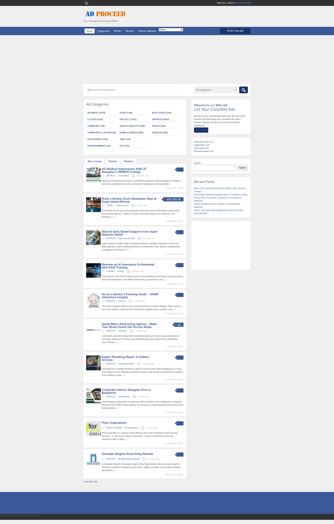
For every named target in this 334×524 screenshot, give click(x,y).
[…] (113, 217)
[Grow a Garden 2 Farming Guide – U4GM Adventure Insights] (93, 307)
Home (89, 31)
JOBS (122, 139)
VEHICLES (157, 132)
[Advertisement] (167, 59)
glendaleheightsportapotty (129, 459)
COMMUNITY (94, 126)
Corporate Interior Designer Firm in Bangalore (126, 391)
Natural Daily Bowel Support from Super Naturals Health (130, 233)
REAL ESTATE (159, 113)
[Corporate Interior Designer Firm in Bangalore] (93, 402)
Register (238, 3)
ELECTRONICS (95, 139)
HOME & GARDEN (129, 132)
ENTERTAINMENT (96, 146)
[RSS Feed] (86, 2)
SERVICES (157, 119)
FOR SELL (125, 119)
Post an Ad (235, 30)
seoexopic (122, 331)
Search (197, 163)
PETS (122, 146)
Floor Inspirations (114, 422)
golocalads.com (201, 148)
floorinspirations (131, 428)
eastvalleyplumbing (126, 364)
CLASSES (92, 119)
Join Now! (201, 130)
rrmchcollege (123, 176)
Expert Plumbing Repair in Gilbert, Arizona (126, 358)
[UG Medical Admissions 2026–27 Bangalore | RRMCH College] (93, 181)
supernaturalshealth (126, 238)
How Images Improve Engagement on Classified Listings (220, 194)
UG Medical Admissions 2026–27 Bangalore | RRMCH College (124, 170)
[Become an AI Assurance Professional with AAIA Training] (93, 277)
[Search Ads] (243, 90)
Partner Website (147, 31)
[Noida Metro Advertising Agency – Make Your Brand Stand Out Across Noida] (93, 336)
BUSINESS (93, 113)
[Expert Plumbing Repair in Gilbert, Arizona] (93, 369)
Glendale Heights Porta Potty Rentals (127, 454)
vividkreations (124, 397)
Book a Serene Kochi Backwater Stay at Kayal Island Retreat (129, 200)
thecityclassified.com (203, 151)
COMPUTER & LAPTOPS (100, 132)
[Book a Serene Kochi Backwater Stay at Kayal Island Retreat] (93, 211)
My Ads (130, 31)
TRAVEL (156, 126)
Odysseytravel (122, 205)
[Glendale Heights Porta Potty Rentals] (93, 466)
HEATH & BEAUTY (129, 126)
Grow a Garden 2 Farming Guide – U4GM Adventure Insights (130, 296)
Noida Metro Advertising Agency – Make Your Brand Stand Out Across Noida (129, 325)
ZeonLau (122, 301)
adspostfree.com (202, 145)
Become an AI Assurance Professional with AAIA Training (128, 266)
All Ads (117, 31)
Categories (103, 31)
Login (246, 3)
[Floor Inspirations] (93, 435)
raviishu (120, 271)
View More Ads (91, 481)
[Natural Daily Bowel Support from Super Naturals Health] (93, 244)
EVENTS (124, 113)
